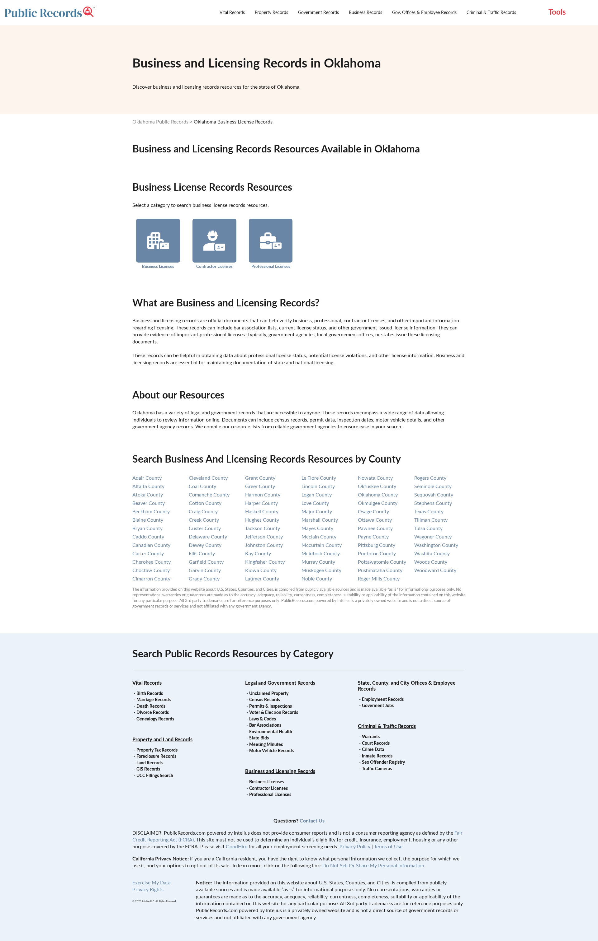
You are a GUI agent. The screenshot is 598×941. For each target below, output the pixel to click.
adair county (147, 478)
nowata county (375, 478)
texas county (429, 511)
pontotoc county (377, 553)
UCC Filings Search (154, 776)
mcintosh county (320, 553)
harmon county (262, 494)
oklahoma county (378, 494)
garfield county (206, 562)
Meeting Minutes (266, 745)
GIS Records (148, 769)
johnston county (264, 545)
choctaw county (151, 570)
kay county (258, 553)
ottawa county (375, 520)
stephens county (433, 503)
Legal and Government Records (280, 683)
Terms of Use (388, 846)
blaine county (147, 520)
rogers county (430, 478)
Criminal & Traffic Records (491, 13)
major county (316, 511)
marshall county (319, 520)
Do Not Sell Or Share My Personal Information (373, 865)
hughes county (262, 520)
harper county (261, 503)
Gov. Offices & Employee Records (424, 13)
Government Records (318, 13)
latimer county (262, 578)
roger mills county (379, 578)
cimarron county (151, 578)
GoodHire (236, 846)
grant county (260, 478)
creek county (204, 520)
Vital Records (232, 13)
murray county (318, 562)
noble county (316, 578)
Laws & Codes (262, 719)
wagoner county (433, 536)
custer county (205, 528)
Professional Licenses (270, 266)
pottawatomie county (382, 562)
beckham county (151, 511)
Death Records (150, 706)
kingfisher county (265, 562)
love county (315, 503)
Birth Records (149, 694)
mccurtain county (321, 545)
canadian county (151, 545)
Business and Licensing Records (280, 771)
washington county (436, 545)
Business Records (365, 13)
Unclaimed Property (268, 694)
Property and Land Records (162, 739)
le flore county (318, 478)
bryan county (147, 528)
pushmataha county (380, 570)
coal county (202, 486)
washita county (432, 553)
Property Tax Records (157, 750)
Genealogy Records (155, 719)
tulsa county (428, 528)
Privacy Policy (354, 846)
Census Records (264, 700)
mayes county (317, 528)
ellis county (202, 553)
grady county (204, 578)
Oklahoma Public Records (160, 121)
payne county (373, 536)
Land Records (149, 763)
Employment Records (383, 699)
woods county (430, 562)
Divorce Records (152, 712)
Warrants (371, 737)
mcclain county (318, 536)
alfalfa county (148, 486)
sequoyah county (433, 494)
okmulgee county (377, 503)
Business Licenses (158, 266)
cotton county (205, 503)
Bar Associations (265, 725)
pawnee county (375, 528)
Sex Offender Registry (383, 762)
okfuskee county (377, 486)
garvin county (205, 570)
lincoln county (318, 486)
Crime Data (373, 750)
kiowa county (261, 570)
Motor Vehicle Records (271, 751)
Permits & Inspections (270, 706)
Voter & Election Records (273, 712)
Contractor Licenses (214, 266)
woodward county (435, 570)
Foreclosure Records (156, 756)
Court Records (376, 743)
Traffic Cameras (377, 769)
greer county (260, 486)
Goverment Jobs (378, 706)
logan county (316, 494)
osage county (373, 511)
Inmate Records (377, 756)
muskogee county (321, 570)
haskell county (261, 511)
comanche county (209, 494)
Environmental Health (270, 732)
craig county (203, 511)
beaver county (148, 503)
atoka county (147, 494)
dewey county (205, 545)
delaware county (208, 536)
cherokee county (151, 562)
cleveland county (208, 478)
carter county (148, 553)
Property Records (271, 13)
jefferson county (264, 536)
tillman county (431, 520)
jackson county (262, 528)
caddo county (148, 536)
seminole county (433, 486)
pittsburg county (376, 545)
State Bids (259, 738)
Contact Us (312, 820)
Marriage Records (153, 700)
